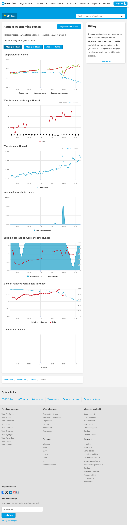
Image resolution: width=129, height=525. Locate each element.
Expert (95, 3)
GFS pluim (23, 399)
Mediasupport (89, 421)
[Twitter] (6, 493)
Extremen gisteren (92, 399)
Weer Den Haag (7, 428)
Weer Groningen (8, 431)
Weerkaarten (53, 399)
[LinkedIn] (10, 493)
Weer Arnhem (7, 417)
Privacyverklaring (91, 475)
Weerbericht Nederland (52, 417)
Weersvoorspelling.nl (92, 461)
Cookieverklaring (90, 478)
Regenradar (25, 3)
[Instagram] (17, 493)
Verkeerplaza (89, 451)
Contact (87, 431)
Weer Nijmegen (7, 435)
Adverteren (88, 424)
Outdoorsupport (90, 428)
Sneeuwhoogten (49, 424)
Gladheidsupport (90, 435)
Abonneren (88, 482)
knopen (75, 103)
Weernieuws (47, 431)
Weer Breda (6, 424)
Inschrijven (8, 515)
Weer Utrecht (7, 445)
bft (70, 103)
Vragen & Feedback (91, 471)
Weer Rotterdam (8, 438)
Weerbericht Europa (50, 414)
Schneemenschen (50, 465)
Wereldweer (56, 3)
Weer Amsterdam (8, 414)
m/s (60, 103)
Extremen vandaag (71, 399)
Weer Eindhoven (8, 421)
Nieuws (83, 3)
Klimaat (71, 3)
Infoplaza (46, 444)
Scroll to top (125, 521)
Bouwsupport (89, 414)
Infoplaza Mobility (91, 454)
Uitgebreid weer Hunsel (69, 27)
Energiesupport (90, 417)
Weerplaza (88, 447)
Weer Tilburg (6, 441)
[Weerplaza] (9, 3)
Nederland (41, 3)
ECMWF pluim (8, 399)
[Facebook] (3, 493)
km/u (65, 103)
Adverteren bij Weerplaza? (94, 465)
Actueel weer (37, 399)
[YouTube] (14, 493)
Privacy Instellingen (9, 521)
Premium (107, 3)
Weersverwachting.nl (92, 458)
